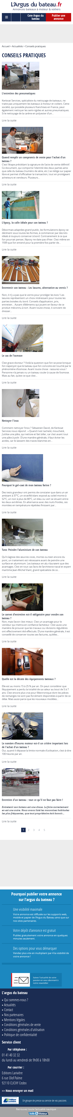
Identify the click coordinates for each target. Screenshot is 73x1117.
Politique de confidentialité (20, 1034)
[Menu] (6, 17)
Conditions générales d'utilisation (24, 1029)
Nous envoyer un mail (19, 1090)
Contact (8, 1009)
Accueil (6, 46)
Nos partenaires (13, 1014)
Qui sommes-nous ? (16, 999)
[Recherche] (16, 17)
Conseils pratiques (35, 46)
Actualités (17, 46)
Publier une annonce (58, 17)
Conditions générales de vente (22, 1024)
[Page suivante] (49, 830)
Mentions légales (14, 1019)
